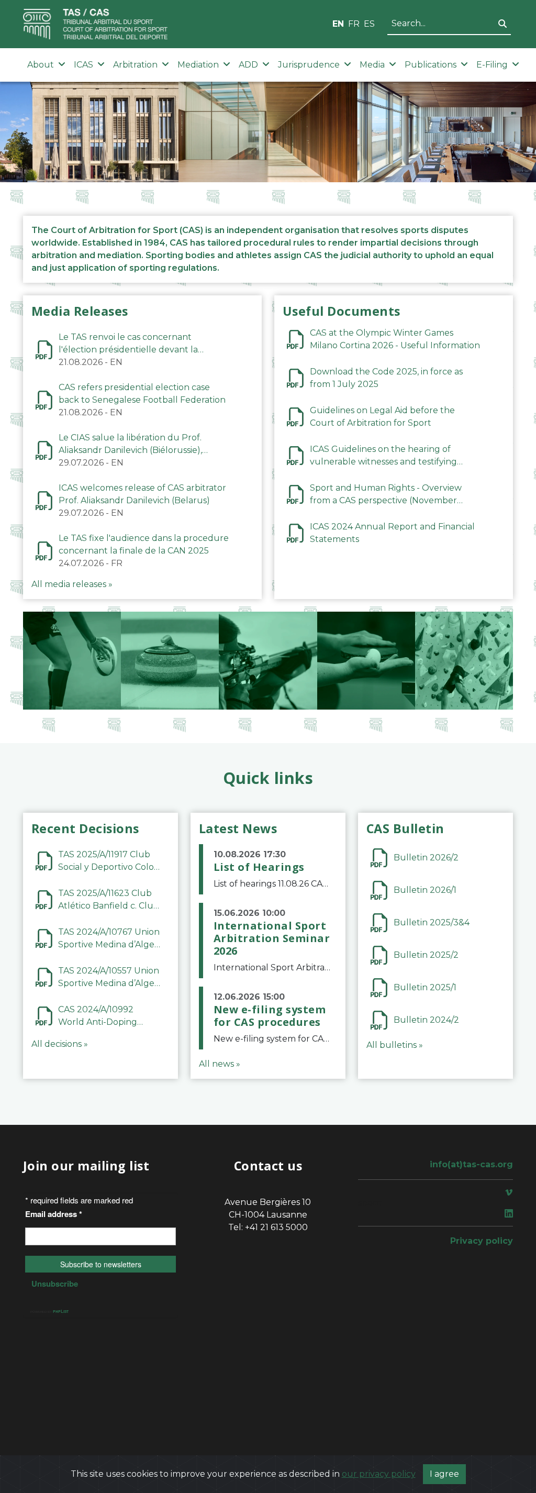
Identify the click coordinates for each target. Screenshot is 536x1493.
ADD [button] (248, 65)
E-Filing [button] (492, 65)
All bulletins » (394, 1045)
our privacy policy (379, 1474)
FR (354, 24)
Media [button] (372, 65)
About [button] (40, 65)
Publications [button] (430, 65)
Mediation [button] (198, 65)
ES (369, 24)
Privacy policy (481, 1241)
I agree (444, 1474)
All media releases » (72, 584)
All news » (219, 1064)
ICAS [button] (83, 65)
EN (338, 24)
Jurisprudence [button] (309, 65)
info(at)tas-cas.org (471, 1164)
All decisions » (59, 1044)
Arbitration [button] (135, 65)
